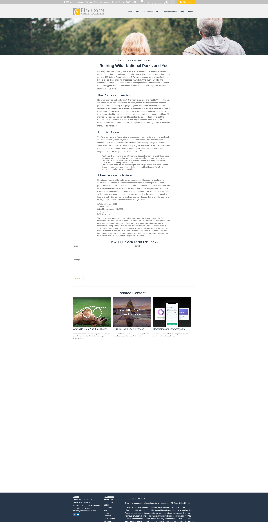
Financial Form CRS (136, 499)
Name (75, 246)
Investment (108, 502)
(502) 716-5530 (85, 500)
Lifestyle (107, 516)
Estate (106, 505)
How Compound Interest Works (169, 329)
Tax (105, 510)
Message (76, 260)
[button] (129, 12)
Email (137, 246)
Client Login (188, 2)
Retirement (108, 499)
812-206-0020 (84, 503)
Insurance (108, 508)
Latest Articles (110, 518)
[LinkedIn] (167, 2)
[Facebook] (172, 2)
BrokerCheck (183, 503)
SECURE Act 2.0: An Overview (128, 329)
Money (107, 513)
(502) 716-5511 (132, 2)
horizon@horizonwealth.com (85, 511)
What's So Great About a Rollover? (90, 329)
